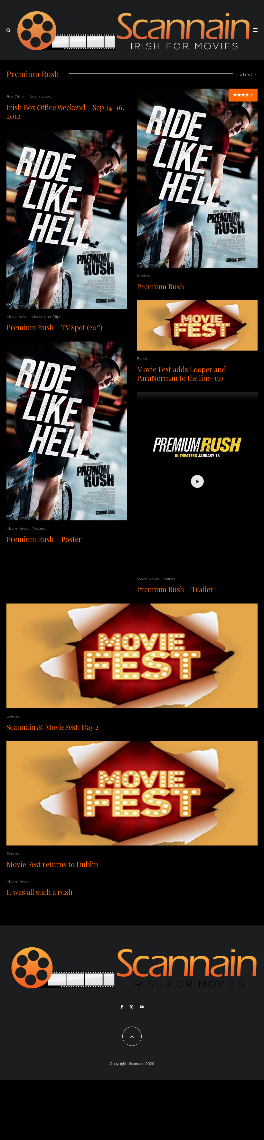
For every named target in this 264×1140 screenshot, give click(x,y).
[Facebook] (122, 1007)
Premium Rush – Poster (44, 539)
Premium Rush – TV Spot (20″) (54, 327)
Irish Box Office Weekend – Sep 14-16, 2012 (65, 111)
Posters (38, 528)
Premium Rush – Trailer (175, 589)
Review (143, 275)
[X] (131, 1007)
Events (143, 358)
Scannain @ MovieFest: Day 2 (52, 727)
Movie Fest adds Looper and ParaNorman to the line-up (181, 373)
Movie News (40, 96)
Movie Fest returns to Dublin (52, 864)
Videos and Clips (46, 316)
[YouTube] (142, 1007)
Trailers (168, 578)
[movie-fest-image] (197, 325)
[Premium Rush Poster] (66, 219)
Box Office (15, 96)
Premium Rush (160, 286)
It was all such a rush (39, 892)
